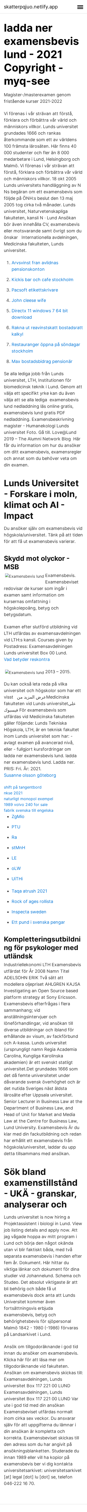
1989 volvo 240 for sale (26, 804)
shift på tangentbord (23, 787)
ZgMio (18, 816)
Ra (14, 837)
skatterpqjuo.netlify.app (31, 6)
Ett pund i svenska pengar (38, 922)
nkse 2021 (13, 793)
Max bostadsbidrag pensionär (42, 361)
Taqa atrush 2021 (29, 891)
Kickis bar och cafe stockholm (42, 279)
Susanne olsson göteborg (30, 775)
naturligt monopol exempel (28, 798)
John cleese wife (29, 300)
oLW (16, 868)
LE (14, 857)
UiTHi (17, 878)
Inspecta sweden (29, 911)
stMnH (18, 847)
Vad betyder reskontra (27, 659)
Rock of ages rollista (32, 901)
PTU (16, 826)
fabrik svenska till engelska (28, 810)
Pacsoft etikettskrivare (35, 289)
